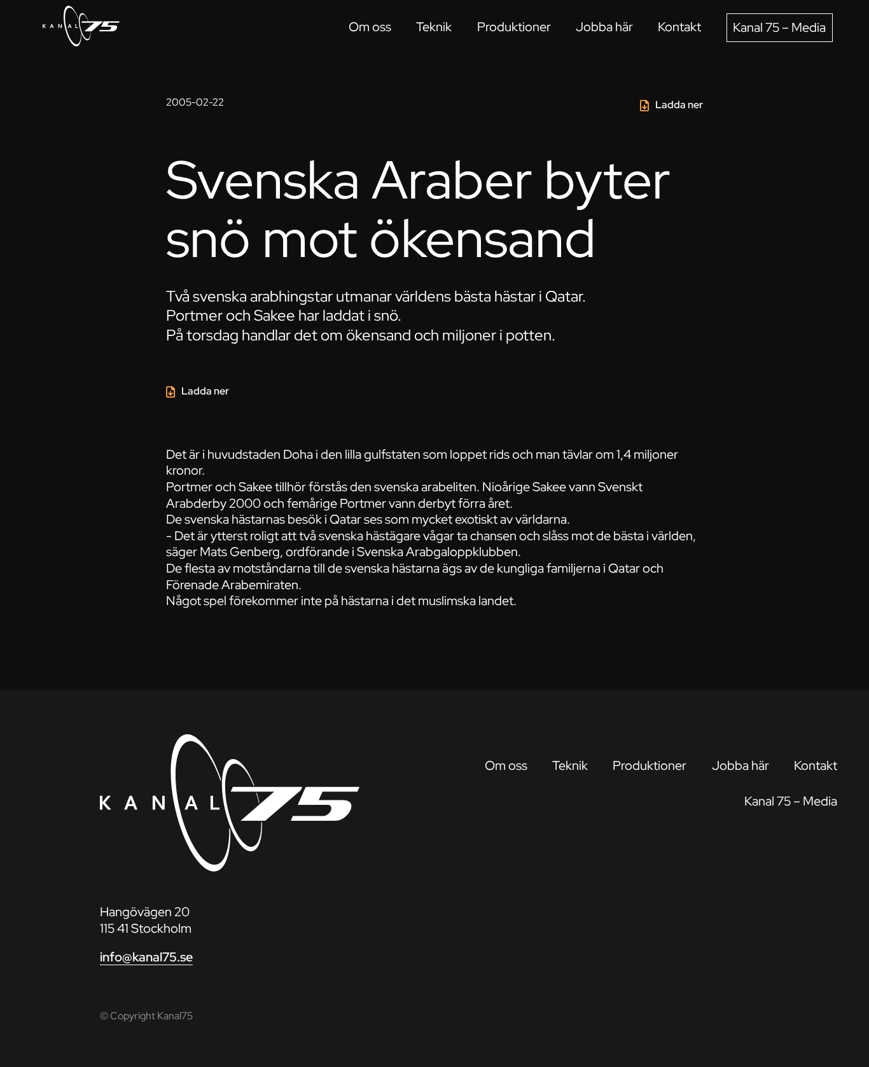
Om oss (370, 26)
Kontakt (679, 26)
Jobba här (604, 26)
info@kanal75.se (146, 957)
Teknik (434, 26)
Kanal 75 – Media (779, 27)
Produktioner (514, 26)
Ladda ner (679, 104)
